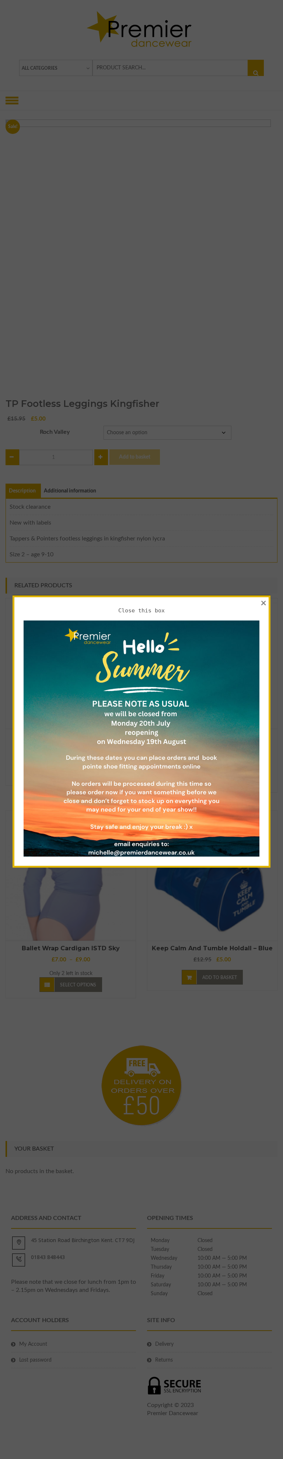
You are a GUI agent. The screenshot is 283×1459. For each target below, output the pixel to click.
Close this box (141, 610)
